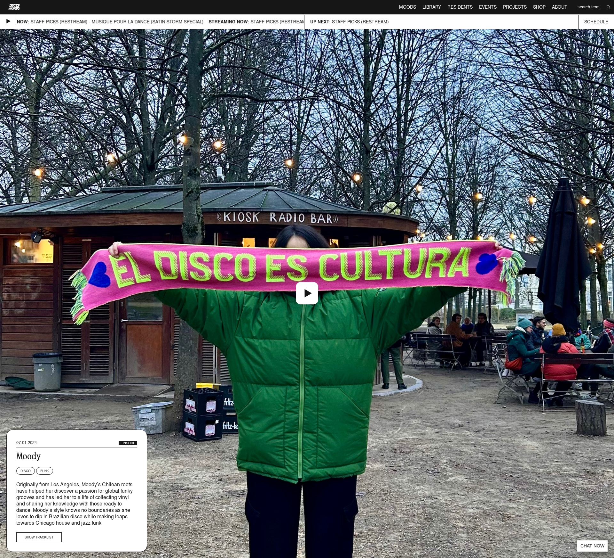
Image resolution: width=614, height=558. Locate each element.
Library (431, 7)
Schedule (596, 22)
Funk (44, 471)
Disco (25, 471)
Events (488, 7)
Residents (460, 7)
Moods (407, 7)
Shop (539, 7)
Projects (515, 7)
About (559, 7)
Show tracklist (39, 537)
